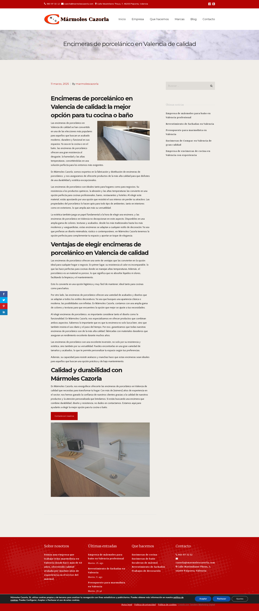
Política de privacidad (145, 604)
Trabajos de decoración (146, 571)
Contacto (209, 19)
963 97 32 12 (54, 4)
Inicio (122, 19)
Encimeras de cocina (144, 554)
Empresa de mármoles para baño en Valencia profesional (106, 556)
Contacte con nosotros (64, 416)
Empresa (138, 19)
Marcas (180, 19)
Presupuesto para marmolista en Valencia (106, 584)
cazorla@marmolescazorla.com (78, 4)
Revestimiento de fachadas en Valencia (190, 124)
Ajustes (239, 598)
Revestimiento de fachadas (148, 566)
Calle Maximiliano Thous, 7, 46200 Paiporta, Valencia (122, 4)
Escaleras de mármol (145, 562)
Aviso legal (126, 604)
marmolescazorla (87, 83)
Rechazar (221, 598)
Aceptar (203, 598)
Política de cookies (167, 604)
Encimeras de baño (143, 558)
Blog (194, 19)
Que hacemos (159, 19)
